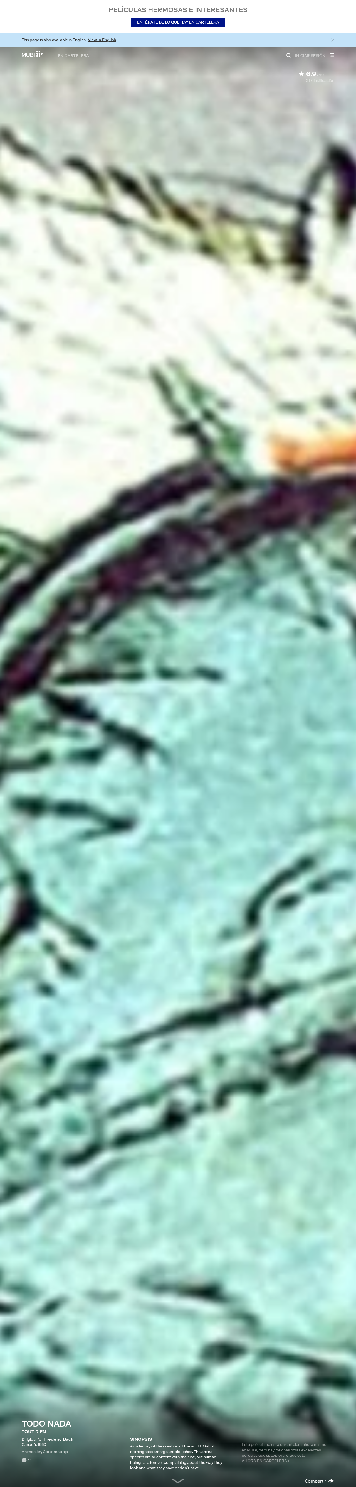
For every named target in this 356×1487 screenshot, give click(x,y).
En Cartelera (73, 55)
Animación (31, 1451)
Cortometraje (55, 1451)
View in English (102, 39)
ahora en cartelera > (266, 1460)
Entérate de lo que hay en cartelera (178, 22)
